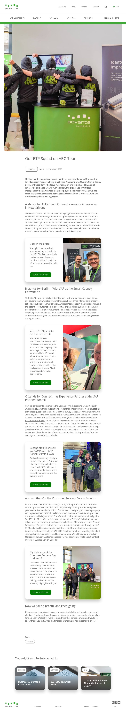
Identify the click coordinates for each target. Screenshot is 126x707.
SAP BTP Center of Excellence (85, 534)
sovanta (31, 169)
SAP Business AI (17, 17)
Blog (73, 7)
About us (62, 7)
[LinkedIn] (113, 702)
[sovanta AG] (11, 6)
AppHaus (88, 17)
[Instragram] (116, 702)
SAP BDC (54, 17)
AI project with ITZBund (73, 306)
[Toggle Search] (106, 7)
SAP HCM (71, 17)
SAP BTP (37, 17)
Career (84, 7)
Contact (96, 7)
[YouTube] (119, 702)
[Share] (40, 169)
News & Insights (111, 17)
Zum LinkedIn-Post (40, 275)
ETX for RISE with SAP (35, 420)
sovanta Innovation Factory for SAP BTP (61, 225)
